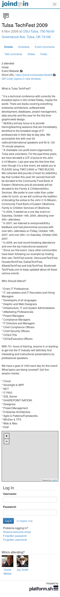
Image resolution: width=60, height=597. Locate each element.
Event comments (44, 47)
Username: (10, 494)
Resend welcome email (17, 532)
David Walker (8, 571)
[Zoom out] (6, 441)
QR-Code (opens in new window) (21, 79)
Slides (31, 54)
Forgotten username (15, 540)
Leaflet (54, 480)
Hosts (43, 54)
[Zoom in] (6, 436)
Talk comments (13, 54)
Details (8, 47)
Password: (9, 507)
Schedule (24, 47)
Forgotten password (14, 536)
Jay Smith (22, 570)
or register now (24, 521)
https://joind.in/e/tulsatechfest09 (34, 75)
